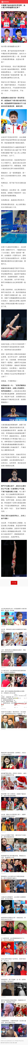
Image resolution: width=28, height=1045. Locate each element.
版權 (16, 1042)
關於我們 (3, 1042)
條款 (11, 1042)
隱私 (14, 1042)
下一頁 (14, 582)
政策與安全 (7, 1042)
